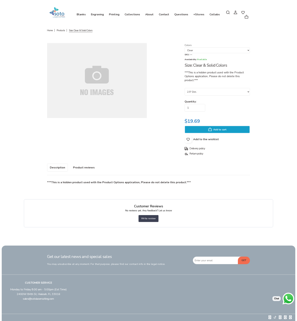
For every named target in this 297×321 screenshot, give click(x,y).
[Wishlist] (243, 12)
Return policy (196, 153)
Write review (148, 218)
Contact (164, 14)
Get (243, 260)
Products (61, 30)
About (149, 14)
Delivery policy (197, 148)
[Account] (235, 12)
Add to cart (219, 129)
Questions (181, 14)
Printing (114, 14)
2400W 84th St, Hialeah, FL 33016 (38, 294)
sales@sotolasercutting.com (38, 299)
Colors (188, 45)
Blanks (81, 14)
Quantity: (190, 101)
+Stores (198, 14)
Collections (132, 14)
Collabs (215, 14)
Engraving (97, 14)
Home (50, 30)
